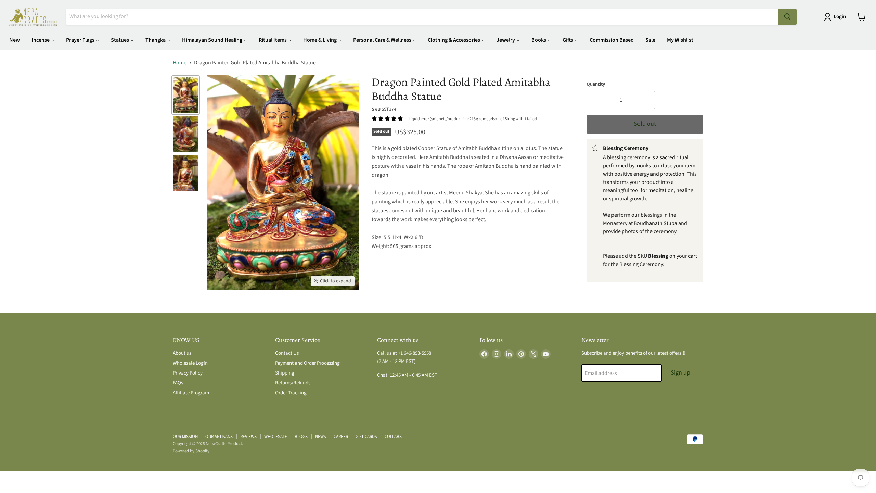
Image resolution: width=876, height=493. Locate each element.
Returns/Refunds (292, 383)
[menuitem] (14, 40)
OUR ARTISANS (219, 436)
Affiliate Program (191, 392)
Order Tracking (291, 392)
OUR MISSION (185, 436)
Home (179, 63)
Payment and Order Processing (307, 363)
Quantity (596, 84)
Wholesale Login (190, 363)
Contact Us (287, 353)
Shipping (284, 373)
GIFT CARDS (366, 436)
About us (182, 353)
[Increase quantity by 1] (646, 100)
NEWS (320, 436)
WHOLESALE (275, 436)
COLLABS (393, 436)
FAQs (178, 383)
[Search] (787, 17)
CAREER (341, 436)
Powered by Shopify (191, 451)
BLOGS (301, 436)
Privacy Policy (188, 373)
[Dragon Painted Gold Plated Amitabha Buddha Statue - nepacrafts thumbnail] (185, 95)
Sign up (680, 372)
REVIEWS (248, 436)
